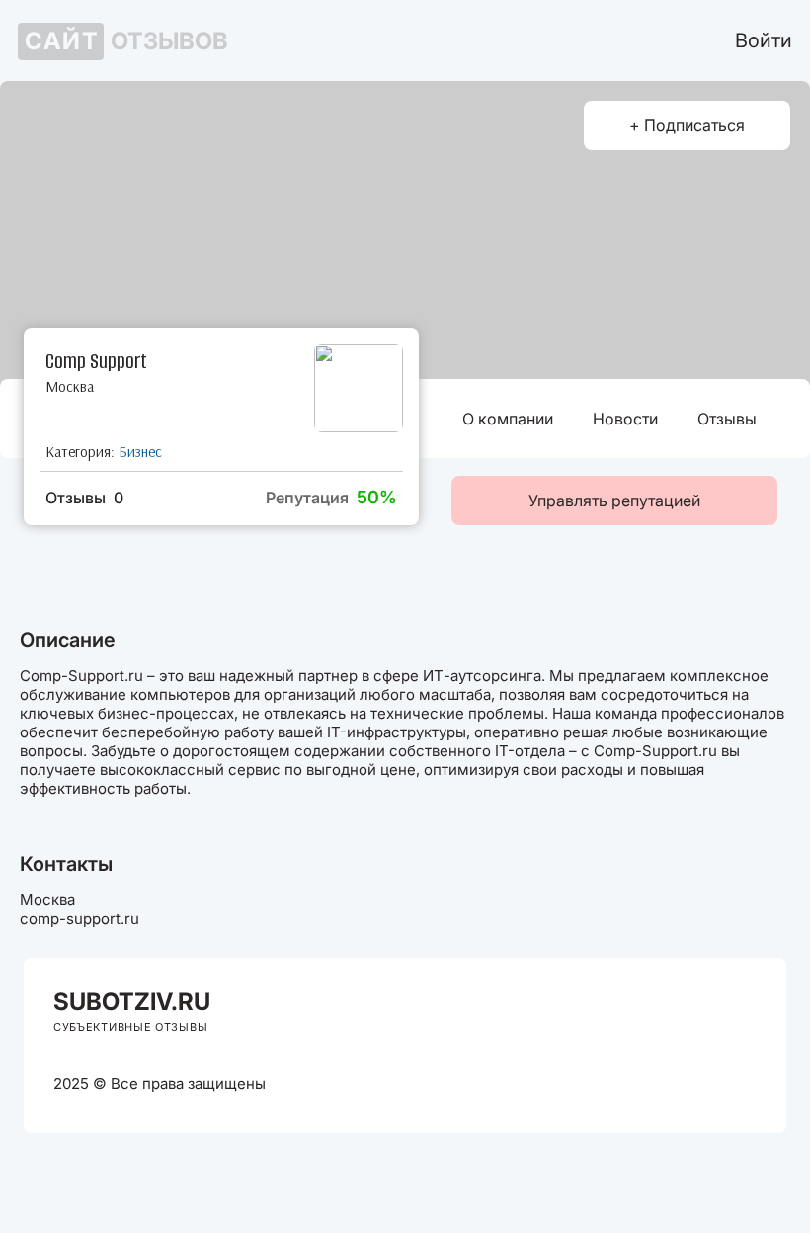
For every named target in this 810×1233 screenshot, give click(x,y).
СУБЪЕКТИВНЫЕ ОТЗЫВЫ (130, 1027)
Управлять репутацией (614, 500)
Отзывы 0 (84, 497)
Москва (69, 386)
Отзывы (727, 418)
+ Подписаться (687, 125)
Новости (625, 418)
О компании (507, 418)
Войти (763, 40)
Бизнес (140, 451)
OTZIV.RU (131, 1001)
